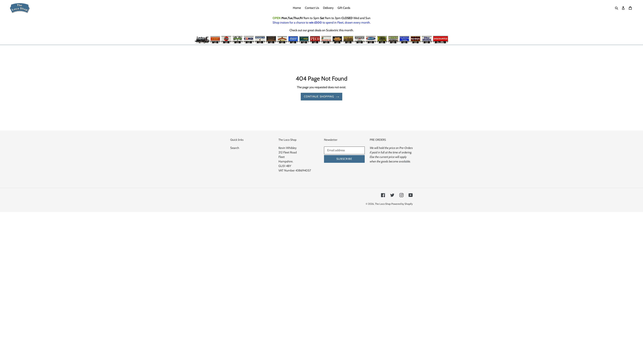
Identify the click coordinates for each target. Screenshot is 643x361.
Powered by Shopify (402, 203)
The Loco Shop (383, 203)
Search (234, 148)
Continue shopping (319, 96)
